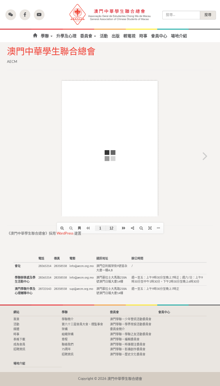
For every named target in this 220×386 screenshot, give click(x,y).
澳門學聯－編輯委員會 (125, 339)
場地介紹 (179, 36)
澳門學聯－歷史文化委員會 (127, 354)
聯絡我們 (68, 344)
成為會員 (19, 344)
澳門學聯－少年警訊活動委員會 (130, 319)
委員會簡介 (117, 329)
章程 (65, 339)
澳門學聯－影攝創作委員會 (127, 349)
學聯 (45, 36)
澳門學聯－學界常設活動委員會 (130, 324)
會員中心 (159, 36)
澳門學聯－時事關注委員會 (127, 344)
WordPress (65, 233)
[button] (10, 14)
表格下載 (19, 339)
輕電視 (129, 36)
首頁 (35, 36)
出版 (116, 36)
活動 (104, 36)
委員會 (86, 36)
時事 (143, 36)
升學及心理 (66, 36)
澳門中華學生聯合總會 (110, 14)
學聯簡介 (68, 319)
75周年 (66, 349)
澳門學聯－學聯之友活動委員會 (130, 334)
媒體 (16, 329)
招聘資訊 (19, 349)
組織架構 (68, 334)
